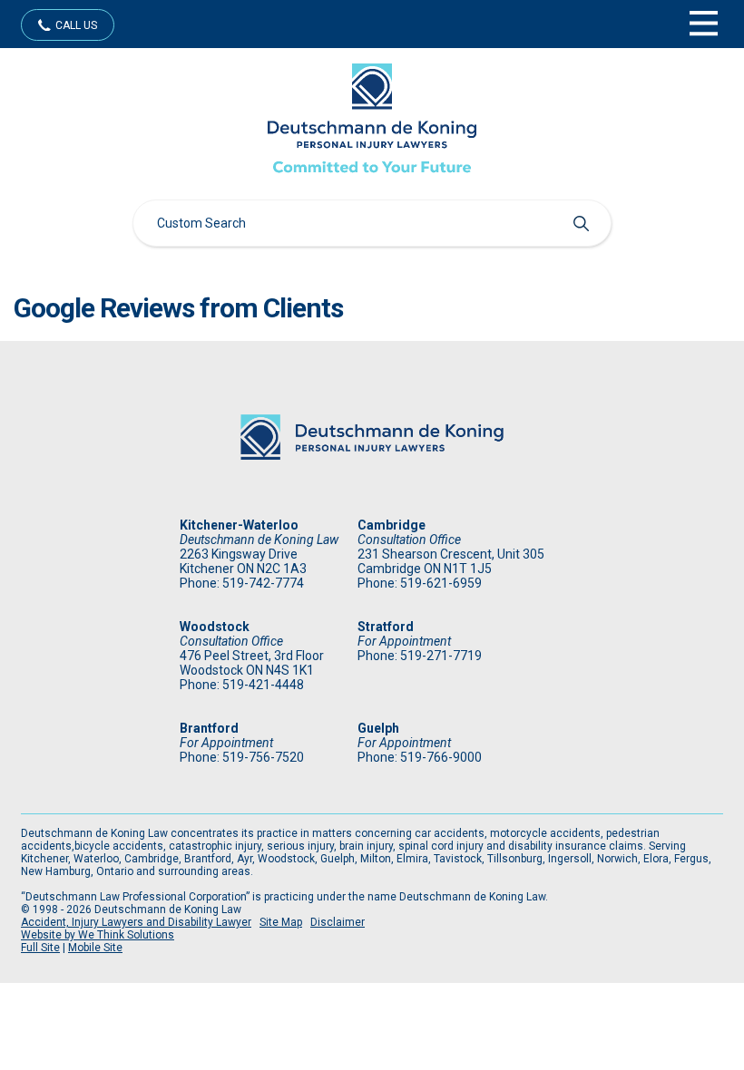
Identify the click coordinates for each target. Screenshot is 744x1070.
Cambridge (391, 525)
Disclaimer (337, 922)
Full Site (40, 947)
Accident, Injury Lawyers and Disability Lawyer (136, 922)
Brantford (209, 728)
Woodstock (215, 626)
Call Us (76, 25)
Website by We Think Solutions (97, 935)
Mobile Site (95, 947)
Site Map (280, 922)
